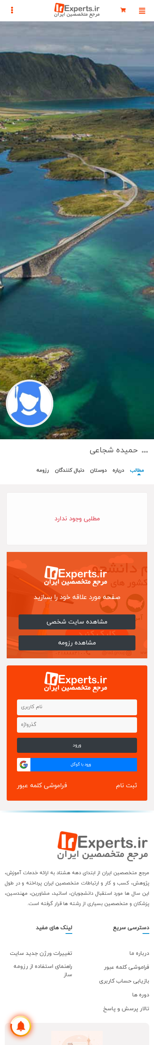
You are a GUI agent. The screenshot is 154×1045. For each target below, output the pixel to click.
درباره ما (139, 953)
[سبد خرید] (123, 10)
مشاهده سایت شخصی (77, 622)
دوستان (98, 470)
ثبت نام (126, 785)
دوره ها (140, 995)
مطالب (137, 470)
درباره (118, 470)
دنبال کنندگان (69, 470)
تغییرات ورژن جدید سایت (41, 953)
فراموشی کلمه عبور (42, 785)
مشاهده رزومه (77, 643)
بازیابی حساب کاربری (124, 981)
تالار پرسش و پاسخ (126, 1009)
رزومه (42, 470)
